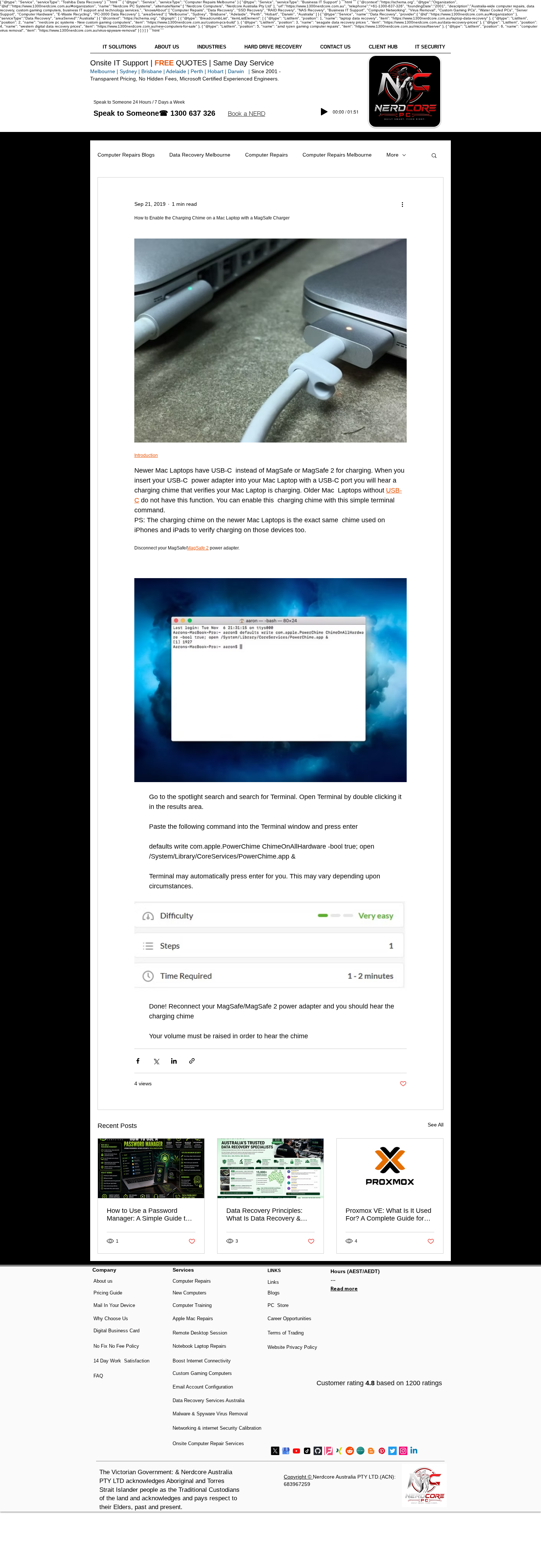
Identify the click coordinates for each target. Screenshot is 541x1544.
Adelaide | (177, 71)
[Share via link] (191, 1060)
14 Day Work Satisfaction (121, 1361)
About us (103, 1281)
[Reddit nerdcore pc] (350, 1451)
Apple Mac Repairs (193, 1318)
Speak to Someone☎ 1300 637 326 (154, 113)
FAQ (98, 1376)
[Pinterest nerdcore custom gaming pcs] (382, 1451)
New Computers (189, 1293)
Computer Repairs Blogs (126, 155)
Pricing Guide (107, 1293)
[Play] (324, 111)
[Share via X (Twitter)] (155, 1060)
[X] (275, 1451)
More (392, 155)
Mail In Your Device (115, 1305)
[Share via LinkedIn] (173, 1060)
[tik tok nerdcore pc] (307, 1451)
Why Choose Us (110, 1318)
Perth (197, 71)
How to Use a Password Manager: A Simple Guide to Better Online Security (148, 1214)
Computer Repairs (266, 155)
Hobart (215, 71)
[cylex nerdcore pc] (360, 1451)
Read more (344, 1288)
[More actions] (402, 204)
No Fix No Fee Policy (116, 1346)
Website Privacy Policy (292, 1347)
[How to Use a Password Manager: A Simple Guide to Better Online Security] (151, 1168)
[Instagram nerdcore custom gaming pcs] (403, 1451)
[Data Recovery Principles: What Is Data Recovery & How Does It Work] (271, 1168)
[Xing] (339, 1451)
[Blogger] (371, 1451)
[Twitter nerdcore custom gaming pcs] (392, 1451)
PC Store (278, 1305)
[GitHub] (318, 1451)
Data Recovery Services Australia (208, 1400)
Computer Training (192, 1305)
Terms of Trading (286, 1333)
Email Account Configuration (203, 1387)
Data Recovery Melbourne (199, 155)
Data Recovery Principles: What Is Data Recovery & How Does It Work (264, 1214)
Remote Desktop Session (200, 1333)
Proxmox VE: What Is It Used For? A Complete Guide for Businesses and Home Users (388, 1214)
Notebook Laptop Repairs (200, 1346)
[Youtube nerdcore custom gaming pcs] (296, 1451)
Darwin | (239, 71)
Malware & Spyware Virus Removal (210, 1413)
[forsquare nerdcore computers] (328, 1451)
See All (435, 1125)
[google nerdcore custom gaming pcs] (286, 1451)
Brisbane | (153, 71)
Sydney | (129, 71)
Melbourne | (104, 71)
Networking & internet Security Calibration (217, 1428)
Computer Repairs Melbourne (337, 155)
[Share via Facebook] (137, 1060)
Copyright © (298, 1477)
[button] (246, 113)
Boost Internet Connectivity (202, 1361)
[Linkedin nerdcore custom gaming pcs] (414, 1451)
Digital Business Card (116, 1330)
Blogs (274, 1293)
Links (273, 1282)
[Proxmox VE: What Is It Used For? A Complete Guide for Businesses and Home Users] (390, 1168)
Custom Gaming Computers (202, 1373)
